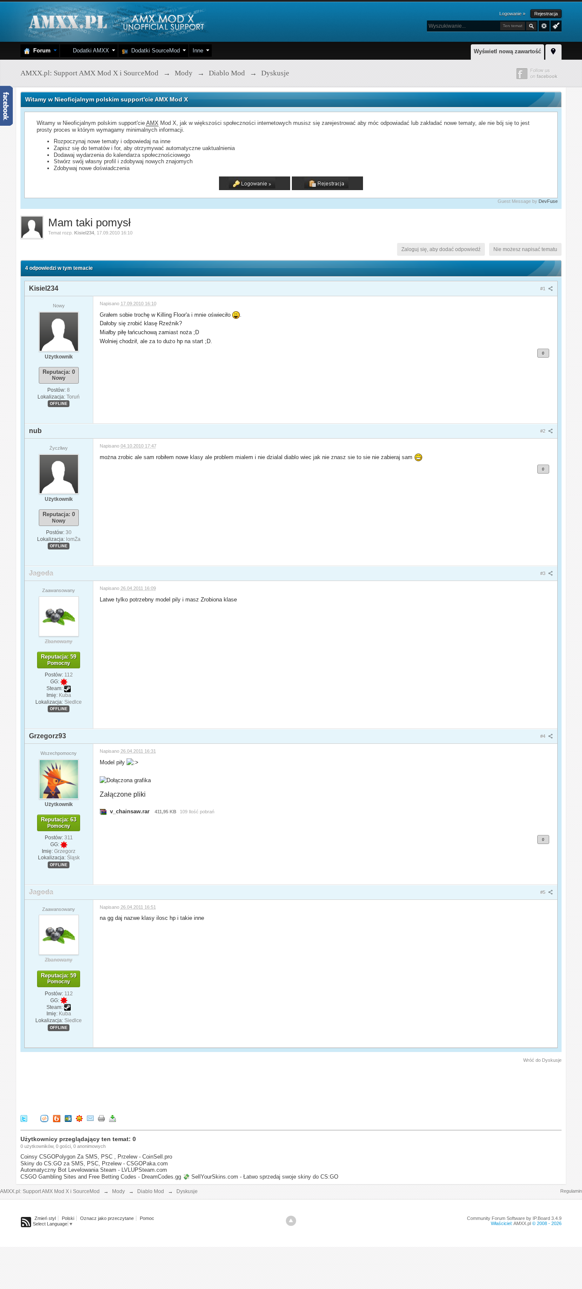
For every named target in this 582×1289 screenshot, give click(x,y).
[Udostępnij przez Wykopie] (44, 1118)
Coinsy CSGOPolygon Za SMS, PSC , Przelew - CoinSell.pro (96, 1156)
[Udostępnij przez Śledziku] (68, 1118)
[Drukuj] (101, 1118)
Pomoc (147, 1218)
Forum (40, 50)
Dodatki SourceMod (154, 50)
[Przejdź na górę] (291, 1221)
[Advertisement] (175, 1087)
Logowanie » (512, 13)
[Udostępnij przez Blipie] (57, 1118)
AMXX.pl (522, 1223)
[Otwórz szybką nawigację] (553, 50)
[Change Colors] (554, 25)
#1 (543, 288)
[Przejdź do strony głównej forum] (115, 21)
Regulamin (571, 1191)
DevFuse (548, 201)
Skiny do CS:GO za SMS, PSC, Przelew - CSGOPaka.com (94, 1163)
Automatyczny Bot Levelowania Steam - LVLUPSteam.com (93, 1170)
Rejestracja (546, 13)
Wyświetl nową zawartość (507, 51)
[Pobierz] (112, 1118)
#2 (543, 431)
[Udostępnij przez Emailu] (90, 1118)
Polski (68, 1218)
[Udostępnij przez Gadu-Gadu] (79, 1118)
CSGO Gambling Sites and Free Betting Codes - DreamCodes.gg (100, 1176)
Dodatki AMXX (89, 50)
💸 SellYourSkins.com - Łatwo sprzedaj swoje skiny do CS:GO (260, 1176)
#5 (543, 892)
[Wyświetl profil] (59, 331)
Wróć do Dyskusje (542, 1060)
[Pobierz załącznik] (103, 811)
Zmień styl (45, 1218)
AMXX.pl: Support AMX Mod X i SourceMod (50, 1191)
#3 (543, 573)
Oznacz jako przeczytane (107, 1218)
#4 (543, 736)
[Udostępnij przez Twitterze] (23, 1118)
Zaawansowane (544, 26)
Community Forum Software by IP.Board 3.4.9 (514, 1218)
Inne (198, 50)
